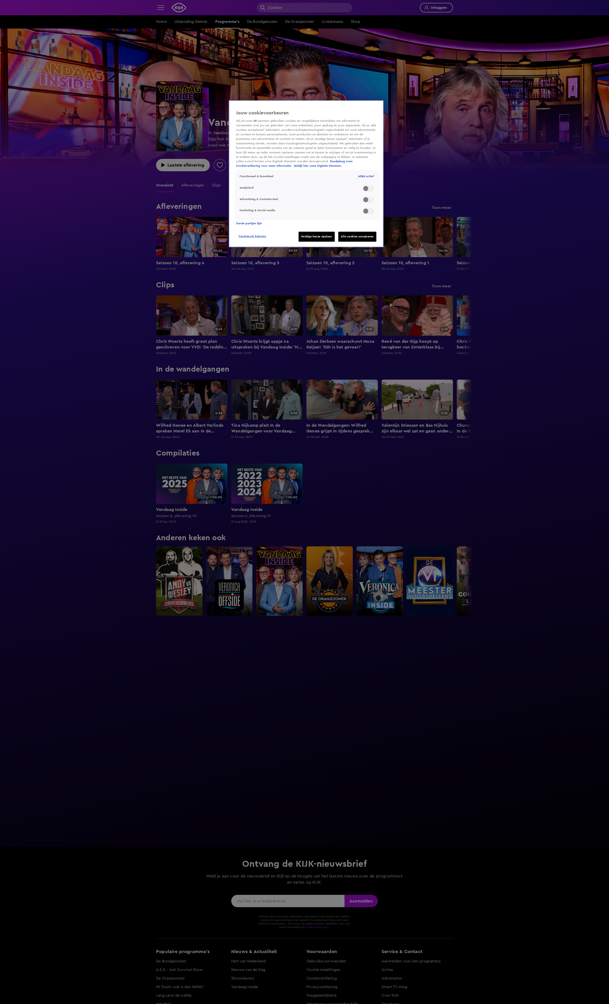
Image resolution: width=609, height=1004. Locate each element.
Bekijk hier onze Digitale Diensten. (318, 165)
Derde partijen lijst (249, 223)
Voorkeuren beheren (252, 236)
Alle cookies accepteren (357, 236)
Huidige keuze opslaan (316, 236)
